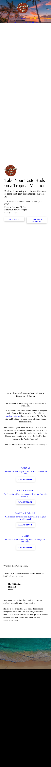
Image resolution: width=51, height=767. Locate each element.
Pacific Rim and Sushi (26, 23)
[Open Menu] (47, 8)
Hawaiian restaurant (13, 569)
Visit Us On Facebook (36, 297)
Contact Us (14, 296)
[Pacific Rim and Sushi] (22, 8)
